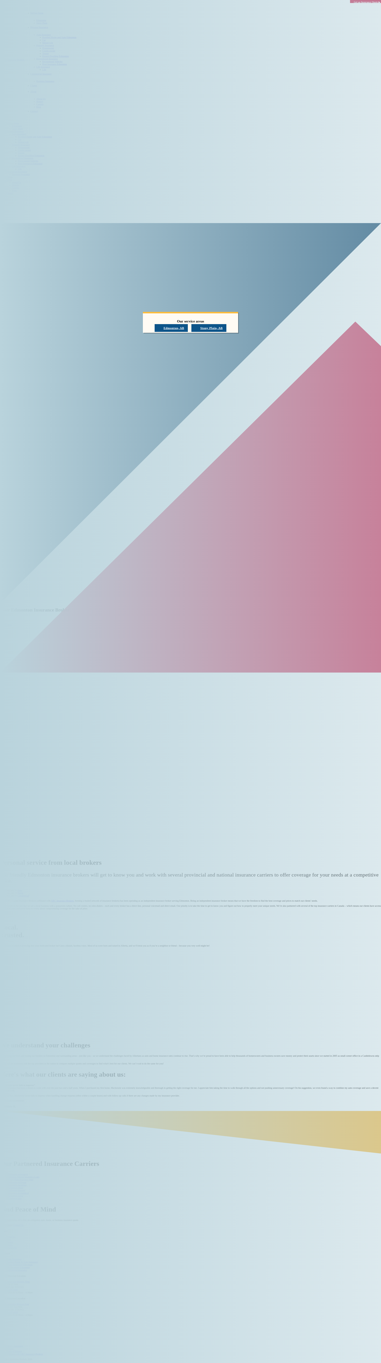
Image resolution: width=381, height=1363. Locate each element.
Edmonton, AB (174, 328)
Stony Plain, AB (211, 328)
